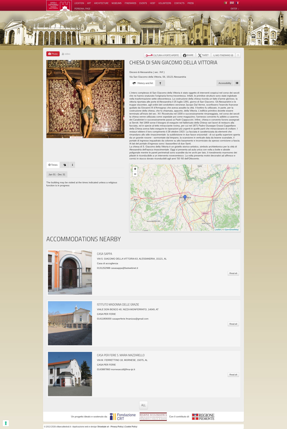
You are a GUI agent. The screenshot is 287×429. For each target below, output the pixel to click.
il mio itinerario (222, 55)
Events (143, 3)
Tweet (205, 55)
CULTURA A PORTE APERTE (166, 55)
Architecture (101, 3)
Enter (234, 8)
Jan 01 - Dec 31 (56, 174)
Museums (116, 3)
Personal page (82, 8)
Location (79, 3)
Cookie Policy (131, 427)
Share (189, 55)
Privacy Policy (117, 427)
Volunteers (164, 3)
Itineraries (130, 3)
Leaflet (218, 229)
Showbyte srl (103, 427)
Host (152, 3)
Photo (54, 54)
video (67, 54)
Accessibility (225, 83)
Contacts (179, 3)
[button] (185, 197)
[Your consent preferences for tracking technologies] (6, 423)
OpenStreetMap (231, 229)
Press (191, 3)
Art (89, 3)
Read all (233, 273)
